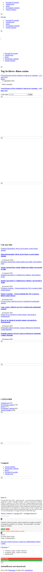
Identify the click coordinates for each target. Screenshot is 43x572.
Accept (3, 529)
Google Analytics (12, 542)
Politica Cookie (19, 531)
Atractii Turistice (11, 9)
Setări (12, 531)
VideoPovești (9, 55)
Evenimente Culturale (11, 59)
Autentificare (29, 570)
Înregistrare (12, 570)
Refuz (8, 529)
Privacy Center (5, 531)
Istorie (7, 57)
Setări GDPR (5, 495)
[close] (1, 533)
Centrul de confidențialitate (27, 542)
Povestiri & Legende (11, 53)
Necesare (4, 542)
